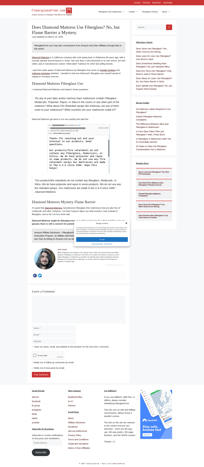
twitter (156, 2)
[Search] (169, 27)
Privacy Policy (108, 244)
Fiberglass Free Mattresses (110, 12)
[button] (126, 223)
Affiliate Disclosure (76, 422)
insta (137, 2)
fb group (36, 405)
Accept (102, 239)
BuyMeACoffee (75, 397)
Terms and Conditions (78, 439)
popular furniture (108, 70)
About (164, 12)
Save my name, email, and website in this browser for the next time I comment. (71, 347)
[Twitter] (40, 275)
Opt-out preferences (97, 244)
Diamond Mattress (40, 57)
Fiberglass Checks (150, 12)
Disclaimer (73, 427)
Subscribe (40, 452)
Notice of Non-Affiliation (79, 448)
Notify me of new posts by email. (49, 368)
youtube (167, 2)
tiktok (146, 2)
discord (35, 397)
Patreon (71, 405)
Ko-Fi (70, 401)
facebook (36, 401)
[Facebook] (35, 275)
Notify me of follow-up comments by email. (54, 362)
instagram (36, 410)
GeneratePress (119, 464)
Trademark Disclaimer (78, 444)
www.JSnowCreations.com (114, 265)
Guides (132, 12)
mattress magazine (41, 73)
